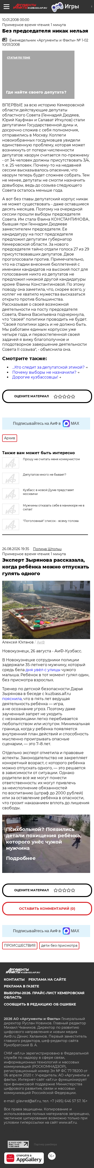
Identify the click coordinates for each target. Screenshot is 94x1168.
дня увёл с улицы (43, 670)
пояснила (12, 698)
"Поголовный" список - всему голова (51, 521)
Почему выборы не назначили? (44, 372)
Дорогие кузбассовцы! (35, 377)
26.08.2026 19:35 (15, 549)
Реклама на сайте (47, 979)
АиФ (41, 642)
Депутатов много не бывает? (44, 474)
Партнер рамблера (45, 1144)
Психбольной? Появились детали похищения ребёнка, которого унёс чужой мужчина (43, 838)
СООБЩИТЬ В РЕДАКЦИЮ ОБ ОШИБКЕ (40, 1004)
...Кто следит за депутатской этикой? (48, 367)
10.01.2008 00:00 (15, 20)
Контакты (14, 979)
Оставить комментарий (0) (47, 908)
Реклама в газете (21, 986)
